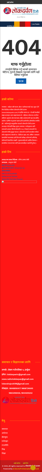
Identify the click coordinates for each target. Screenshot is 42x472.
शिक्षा (4, 453)
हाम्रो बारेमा (10, 2)
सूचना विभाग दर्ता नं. (8, 168)
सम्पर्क (9, 19)
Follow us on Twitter (9, 176)
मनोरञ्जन (5, 441)
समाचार (5, 429)
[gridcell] (21, 256)
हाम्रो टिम (9, 6)
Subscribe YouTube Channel (12, 179)
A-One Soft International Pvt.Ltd (26, 468)
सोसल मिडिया (6, 170)
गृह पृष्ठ (21, 81)
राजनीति (5, 445)
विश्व (3, 449)
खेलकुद (5, 437)
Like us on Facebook (9, 173)
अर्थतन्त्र (5, 433)
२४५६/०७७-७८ (20, 168)
